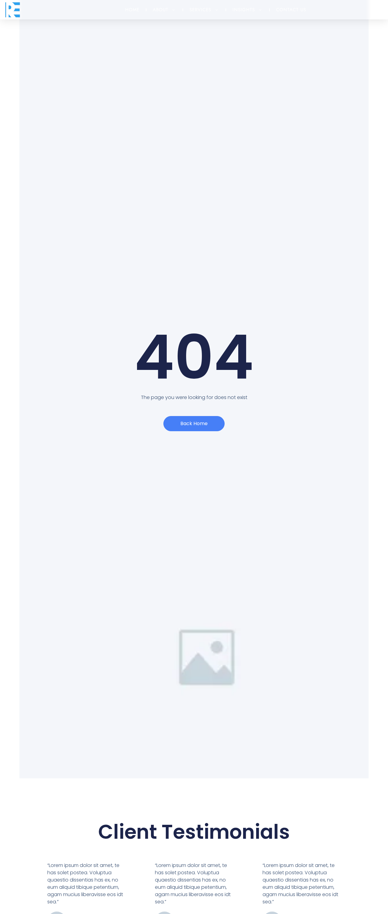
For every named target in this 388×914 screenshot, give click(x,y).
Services (200, 9)
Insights (243, 9)
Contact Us (291, 9)
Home (132, 9)
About (160, 9)
